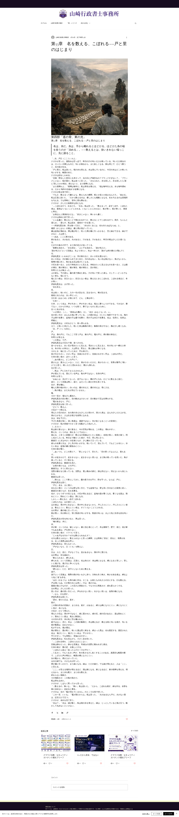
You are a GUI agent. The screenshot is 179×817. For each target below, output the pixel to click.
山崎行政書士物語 (56, 23)
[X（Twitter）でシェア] (57, 713)
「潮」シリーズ (72, 23)
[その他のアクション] (126, 37)
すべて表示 (134, 730)
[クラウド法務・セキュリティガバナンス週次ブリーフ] (56, 743)
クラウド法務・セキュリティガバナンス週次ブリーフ (55, 756)
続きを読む (84, 23)
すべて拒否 (156, 814)
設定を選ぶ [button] (146, 814)
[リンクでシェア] (67, 713)
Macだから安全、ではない (88, 755)
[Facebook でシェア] (52, 713)
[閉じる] (176, 813)
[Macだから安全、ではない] (90, 743)
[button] (136, 23)
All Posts (44, 23)
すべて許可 (168, 814)
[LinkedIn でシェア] (62, 713)
